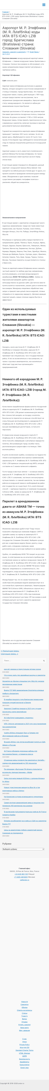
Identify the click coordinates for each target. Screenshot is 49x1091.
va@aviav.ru (24, 880)
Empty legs (25, 1068)
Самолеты (24, 1004)
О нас (24, 1039)
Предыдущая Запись (10, 651)
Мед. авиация (24, 1030)
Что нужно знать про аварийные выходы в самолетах (24, 675)
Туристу (24, 1016)
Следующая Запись (9, 654)
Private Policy (24, 1045)
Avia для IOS (24, 1047)
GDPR (24, 1056)
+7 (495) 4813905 (21, 877)
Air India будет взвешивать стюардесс (18, 718)
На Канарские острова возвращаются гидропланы (23, 797)
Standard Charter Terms (24, 1050)
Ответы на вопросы (24, 1010)
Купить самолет (24, 1025)
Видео (24, 1019)
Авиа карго (24, 1028)
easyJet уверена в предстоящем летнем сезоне (22, 669)
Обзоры (24, 1007)
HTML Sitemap (24, 1053)
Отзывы (24, 1022)
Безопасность (24, 1059)
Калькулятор (24, 1065)
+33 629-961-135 (21, 874)
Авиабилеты (24, 1062)
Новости (24, 1002)
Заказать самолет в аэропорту (14, 52)
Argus (24, 1042)
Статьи (24, 1013)
